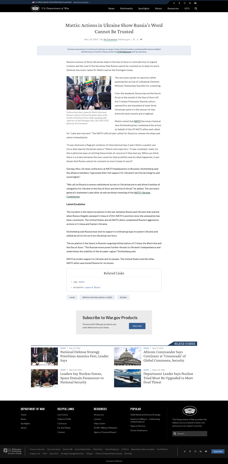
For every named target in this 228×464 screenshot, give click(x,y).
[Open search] (196, 8)
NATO (137, 121)
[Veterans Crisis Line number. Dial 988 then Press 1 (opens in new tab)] (12, 451)
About (158, 8)
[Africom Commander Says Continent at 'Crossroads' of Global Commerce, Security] (154, 355)
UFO (187, 8)
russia (72, 297)
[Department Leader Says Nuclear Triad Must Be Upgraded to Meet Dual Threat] (154, 377)
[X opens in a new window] (174, 3)
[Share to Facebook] (134, 39)
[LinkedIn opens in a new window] (190, 3)
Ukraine (123, 297)
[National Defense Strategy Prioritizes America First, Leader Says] (71, 355)
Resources (173, 8)
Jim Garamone (110, 39)
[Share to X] (138, 39)
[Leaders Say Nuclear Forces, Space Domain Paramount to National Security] (71, 377)
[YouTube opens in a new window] (195, 3)
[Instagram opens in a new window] (184, 3)
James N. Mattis (92, 287)
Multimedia (126, 8)
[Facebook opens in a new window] (179, 3)
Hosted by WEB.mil (114, 461)
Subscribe (137, 326)
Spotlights (143, 8)
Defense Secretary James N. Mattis (97, 297)
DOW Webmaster (124, 52)
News (111, 8)
